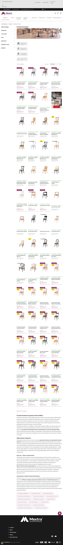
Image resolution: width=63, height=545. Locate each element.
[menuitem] (5, 18)
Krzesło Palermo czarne (55, 183)
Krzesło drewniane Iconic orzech (21, 376)
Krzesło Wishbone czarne (21, 280)
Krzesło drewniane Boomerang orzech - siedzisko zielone (56, 327)
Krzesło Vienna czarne (22, 133)
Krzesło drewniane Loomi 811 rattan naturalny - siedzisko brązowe (21, 327)
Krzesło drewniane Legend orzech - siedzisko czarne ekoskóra (44, 327)
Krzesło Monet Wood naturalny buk (33, 256)
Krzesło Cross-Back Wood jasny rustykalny (56, 134)
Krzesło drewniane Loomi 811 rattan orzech (32, 108)
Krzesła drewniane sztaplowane (35, 493)
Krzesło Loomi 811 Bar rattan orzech (33, 401)
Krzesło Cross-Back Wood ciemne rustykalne (21, 158)
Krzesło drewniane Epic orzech (32, 352)
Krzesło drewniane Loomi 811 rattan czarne (21, 108)
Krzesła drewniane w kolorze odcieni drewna (24, 499)
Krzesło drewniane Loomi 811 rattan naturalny (44, 279)
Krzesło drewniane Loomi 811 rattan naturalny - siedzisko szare (33, 327)
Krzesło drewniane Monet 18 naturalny (55, 279)
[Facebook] (52, 536)
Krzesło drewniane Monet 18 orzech (21, 83)
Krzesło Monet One (32, 231)
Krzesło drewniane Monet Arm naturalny (45, 376)
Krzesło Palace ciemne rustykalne (44, 134)
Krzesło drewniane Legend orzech (44, 83)
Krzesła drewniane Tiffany (50, 499)
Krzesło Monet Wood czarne (45, 256)
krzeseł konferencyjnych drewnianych (29, 478)
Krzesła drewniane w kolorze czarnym (52, 496)
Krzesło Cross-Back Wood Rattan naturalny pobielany (32, 183)
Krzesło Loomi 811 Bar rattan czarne (22, 401)
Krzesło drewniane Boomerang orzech (55, 83)
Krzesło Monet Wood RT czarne (56, 256)
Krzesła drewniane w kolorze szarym (38, 499)
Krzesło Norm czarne (45, 231)
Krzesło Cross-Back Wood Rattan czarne (21, 183)
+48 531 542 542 (6, 9)
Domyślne (53, 64)
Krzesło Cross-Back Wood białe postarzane (32, 158)
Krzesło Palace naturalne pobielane (32, 134)
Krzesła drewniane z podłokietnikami (23, 493)
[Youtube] (55, 536)
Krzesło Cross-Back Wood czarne (44, 158)
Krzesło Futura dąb (32, 205)
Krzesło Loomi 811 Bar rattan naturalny (45, 401)
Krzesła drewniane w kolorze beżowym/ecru (24, 496)
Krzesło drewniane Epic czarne (44, 352)
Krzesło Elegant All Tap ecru (21, 256)
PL (44, 9)
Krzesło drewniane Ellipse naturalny (32, 303)
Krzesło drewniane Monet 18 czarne (32, 83)
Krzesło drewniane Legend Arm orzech (32, 376)
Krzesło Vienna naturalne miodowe (44, 109)
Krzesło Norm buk (55, 231)
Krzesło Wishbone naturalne (32, 280)
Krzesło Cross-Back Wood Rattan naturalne (56, 158)
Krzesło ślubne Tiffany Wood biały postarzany (22, 205)
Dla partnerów (37, 2)
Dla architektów (46, 2)
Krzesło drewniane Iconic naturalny (55, 352)
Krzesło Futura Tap (55, 207)
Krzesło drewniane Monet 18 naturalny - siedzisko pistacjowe (56, 303)
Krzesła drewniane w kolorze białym (38, 496)
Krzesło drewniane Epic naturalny (21, 352)
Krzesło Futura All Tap (22, 231)
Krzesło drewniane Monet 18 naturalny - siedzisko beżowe (44, 303)
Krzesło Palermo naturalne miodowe (44, 183)
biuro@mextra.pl (15, 9)
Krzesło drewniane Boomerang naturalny (22, 303)
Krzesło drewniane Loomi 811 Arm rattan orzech (56, 376)
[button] (60, 513)
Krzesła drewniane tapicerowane (48, 493)
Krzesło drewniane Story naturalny (55, 401)
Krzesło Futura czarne (45, 205)
